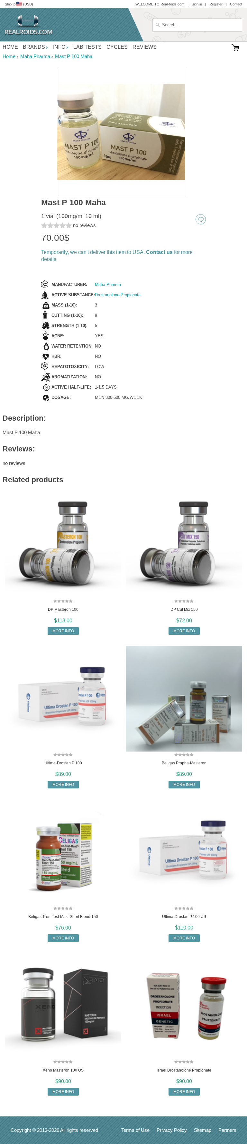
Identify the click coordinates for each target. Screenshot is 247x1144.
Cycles (117, 47)
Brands (34, 47)
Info (59, 47)
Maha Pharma (108, 284)
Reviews (145, 47)
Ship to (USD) (19, 4)
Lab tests (87, 47)
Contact (236, 4)
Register (216, 4)
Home (10, 47)
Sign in (197, 4)
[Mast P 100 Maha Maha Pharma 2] (122, 132)
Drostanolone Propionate (118, 294)
